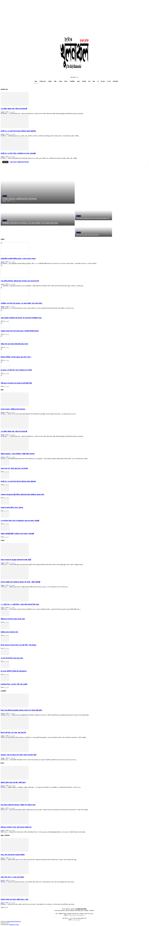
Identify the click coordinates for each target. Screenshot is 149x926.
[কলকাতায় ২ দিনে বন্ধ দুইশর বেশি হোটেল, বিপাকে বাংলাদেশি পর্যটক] (15, 751)
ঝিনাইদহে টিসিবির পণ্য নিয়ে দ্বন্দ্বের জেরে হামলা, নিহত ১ (16, 357)
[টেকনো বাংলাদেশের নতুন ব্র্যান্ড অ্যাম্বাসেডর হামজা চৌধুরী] (15, 556)
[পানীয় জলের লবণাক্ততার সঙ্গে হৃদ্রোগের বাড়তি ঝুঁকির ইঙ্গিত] (5, 380)
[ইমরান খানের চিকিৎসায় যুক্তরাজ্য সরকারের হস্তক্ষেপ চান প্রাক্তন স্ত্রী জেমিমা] (15, 707)
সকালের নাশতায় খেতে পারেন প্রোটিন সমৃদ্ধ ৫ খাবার (14, 899)
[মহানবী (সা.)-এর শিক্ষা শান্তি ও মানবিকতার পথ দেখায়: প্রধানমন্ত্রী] (15, 150)
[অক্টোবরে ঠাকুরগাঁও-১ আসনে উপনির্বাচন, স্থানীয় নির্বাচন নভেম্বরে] (15, 450)
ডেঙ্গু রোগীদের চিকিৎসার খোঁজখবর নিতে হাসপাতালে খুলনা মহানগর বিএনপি (20, 281)
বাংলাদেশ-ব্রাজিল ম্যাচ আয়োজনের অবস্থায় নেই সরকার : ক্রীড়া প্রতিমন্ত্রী (20, 582)
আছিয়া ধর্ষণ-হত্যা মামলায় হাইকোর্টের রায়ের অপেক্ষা (14, 344)
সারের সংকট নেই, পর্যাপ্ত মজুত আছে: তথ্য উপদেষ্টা (14, 468)
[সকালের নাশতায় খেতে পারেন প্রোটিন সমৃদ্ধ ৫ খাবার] (15, 896)
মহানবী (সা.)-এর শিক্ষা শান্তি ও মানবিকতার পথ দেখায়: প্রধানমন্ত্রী (18, 153)
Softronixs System (14, 924)
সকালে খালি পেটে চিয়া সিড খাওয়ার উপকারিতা (13, 855)
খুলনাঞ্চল (2, 112)
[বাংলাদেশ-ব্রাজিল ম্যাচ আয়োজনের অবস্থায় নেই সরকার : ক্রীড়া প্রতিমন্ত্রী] (15, 578)
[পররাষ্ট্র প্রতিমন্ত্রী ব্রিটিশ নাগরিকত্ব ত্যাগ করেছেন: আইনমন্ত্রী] (5, 530)
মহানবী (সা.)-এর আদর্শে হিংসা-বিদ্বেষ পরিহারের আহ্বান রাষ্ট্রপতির (18, 131)
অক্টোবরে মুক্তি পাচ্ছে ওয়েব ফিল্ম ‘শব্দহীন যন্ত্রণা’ (13, 782)
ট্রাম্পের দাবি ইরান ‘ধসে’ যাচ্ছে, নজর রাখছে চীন (13, 732)
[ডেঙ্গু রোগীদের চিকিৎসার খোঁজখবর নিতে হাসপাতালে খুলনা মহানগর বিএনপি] (15, 277)
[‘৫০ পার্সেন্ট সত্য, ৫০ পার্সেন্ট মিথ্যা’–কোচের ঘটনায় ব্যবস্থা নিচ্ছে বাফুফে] (15, 601)
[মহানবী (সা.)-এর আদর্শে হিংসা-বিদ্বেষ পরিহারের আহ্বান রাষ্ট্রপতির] (15, 127)
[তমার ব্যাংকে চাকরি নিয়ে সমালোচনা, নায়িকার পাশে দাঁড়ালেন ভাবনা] (15, 801)
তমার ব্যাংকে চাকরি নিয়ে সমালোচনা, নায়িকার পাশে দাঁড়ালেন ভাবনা (18, 805)
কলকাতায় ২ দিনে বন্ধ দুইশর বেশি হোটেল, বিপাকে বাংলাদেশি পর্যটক (18, 755)
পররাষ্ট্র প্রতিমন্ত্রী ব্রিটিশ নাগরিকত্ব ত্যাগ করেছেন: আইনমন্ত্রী (17, 534)
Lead (4, 196)
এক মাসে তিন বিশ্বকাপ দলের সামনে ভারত (12, 658)
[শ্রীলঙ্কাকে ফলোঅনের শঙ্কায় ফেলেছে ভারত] (5, 615)
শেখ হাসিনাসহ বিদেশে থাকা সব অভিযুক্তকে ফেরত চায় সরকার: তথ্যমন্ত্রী (20, 521)
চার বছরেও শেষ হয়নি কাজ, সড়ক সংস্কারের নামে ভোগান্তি (16, 370)
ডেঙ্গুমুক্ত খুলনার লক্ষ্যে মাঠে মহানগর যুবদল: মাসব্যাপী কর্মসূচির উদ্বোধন (20, 331)
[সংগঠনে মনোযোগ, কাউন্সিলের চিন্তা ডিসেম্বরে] (38, 184)
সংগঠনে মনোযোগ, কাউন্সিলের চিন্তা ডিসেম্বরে (19, 162)
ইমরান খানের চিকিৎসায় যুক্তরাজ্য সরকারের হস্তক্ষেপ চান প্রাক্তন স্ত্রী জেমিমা (21, 710)
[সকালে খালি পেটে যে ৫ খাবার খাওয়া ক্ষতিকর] (15, 873)
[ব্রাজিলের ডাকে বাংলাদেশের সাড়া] (5, 628)
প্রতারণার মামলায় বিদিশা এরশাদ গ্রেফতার (12, 507)
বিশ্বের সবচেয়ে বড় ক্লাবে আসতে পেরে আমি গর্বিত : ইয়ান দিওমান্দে (18, 645)
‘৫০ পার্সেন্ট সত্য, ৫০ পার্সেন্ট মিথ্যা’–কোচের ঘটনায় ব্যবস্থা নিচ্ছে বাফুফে (20, 604)
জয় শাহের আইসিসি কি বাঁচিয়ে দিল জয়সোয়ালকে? (14, 671)
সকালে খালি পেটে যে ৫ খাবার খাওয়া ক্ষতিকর (12, 877)
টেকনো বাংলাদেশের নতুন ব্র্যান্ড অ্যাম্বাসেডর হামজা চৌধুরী (16, 560)
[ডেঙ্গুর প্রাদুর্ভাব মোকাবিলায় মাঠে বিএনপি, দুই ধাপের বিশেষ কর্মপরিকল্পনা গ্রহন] (93, 212)
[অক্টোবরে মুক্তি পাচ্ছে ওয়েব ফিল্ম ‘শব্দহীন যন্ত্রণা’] (15, 779)
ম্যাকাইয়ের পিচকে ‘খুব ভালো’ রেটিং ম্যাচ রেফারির (14, 684)
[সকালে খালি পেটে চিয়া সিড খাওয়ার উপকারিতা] (15, 851)
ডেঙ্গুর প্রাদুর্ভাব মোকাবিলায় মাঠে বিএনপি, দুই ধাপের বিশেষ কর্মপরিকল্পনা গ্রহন (21, 318)
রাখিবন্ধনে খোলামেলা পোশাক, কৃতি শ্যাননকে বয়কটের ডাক (16, 827)
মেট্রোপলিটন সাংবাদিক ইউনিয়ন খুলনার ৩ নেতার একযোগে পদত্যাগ (18, 258)
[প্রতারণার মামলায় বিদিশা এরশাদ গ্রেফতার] (5, 504)
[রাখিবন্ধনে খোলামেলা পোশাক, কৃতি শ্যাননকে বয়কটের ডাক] (15, 824)
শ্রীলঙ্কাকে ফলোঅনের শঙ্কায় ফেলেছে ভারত (13, 619)
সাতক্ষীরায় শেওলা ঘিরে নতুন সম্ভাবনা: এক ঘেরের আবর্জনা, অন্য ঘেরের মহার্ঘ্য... (22, 303)
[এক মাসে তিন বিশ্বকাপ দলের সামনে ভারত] (5, 654)
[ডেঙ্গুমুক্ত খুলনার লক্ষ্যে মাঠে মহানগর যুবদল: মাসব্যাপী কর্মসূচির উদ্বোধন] (5, 327)
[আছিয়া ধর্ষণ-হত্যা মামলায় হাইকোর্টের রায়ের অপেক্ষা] (93, 228)
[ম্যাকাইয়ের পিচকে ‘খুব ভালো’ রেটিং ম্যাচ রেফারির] (5, 681)
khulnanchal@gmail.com (14, 921)
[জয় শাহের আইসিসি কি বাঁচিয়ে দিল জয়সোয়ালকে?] (5, 668)
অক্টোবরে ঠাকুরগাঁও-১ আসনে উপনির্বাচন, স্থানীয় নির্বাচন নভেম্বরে (17, 454)
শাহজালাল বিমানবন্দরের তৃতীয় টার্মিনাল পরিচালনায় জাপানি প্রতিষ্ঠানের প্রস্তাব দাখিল (22, 494)
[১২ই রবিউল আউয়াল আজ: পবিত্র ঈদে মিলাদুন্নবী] (15, 105)
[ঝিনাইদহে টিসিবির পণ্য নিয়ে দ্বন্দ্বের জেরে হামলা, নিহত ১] (5, 353)
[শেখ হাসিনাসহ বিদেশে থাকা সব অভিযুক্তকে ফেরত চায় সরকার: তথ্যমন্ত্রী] (5, 517)
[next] (146, 162)
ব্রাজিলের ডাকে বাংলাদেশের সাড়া (9, 632)
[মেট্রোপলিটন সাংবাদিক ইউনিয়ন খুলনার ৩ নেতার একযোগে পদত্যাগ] (15, 255)
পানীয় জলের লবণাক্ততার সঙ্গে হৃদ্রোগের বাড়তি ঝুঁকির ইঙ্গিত (16, 383)
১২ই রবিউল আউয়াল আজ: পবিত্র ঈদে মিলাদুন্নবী (14, 109)
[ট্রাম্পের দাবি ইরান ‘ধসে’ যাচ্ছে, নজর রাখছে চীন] (15, 729)
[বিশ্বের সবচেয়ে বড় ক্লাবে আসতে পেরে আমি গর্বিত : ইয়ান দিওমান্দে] (5, 641)
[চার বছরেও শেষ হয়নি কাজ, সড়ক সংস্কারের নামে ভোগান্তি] (5, 366)
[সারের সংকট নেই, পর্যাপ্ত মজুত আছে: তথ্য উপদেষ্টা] (5, 465)
